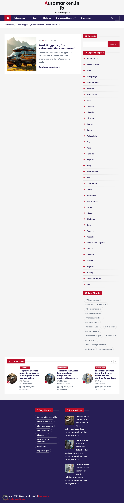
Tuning (90, 272)
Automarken (19, 18)
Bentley (90, 88)
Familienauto (93, 322)
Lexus (89, 189)
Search (92, 36)
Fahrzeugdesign (94, 313)
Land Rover (92, 183)
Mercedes (91, 195)
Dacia (89, 130)
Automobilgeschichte (96, 304)
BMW (89, 100)
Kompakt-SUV (93, 331)
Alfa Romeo (92, 59)
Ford (41, 40)
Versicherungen (94, 278)
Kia (88, 177)
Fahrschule (92, 136)
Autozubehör (93, 82)
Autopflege (92, 76)
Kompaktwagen (94, 336)
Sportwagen (106, 349)
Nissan (90, 213)
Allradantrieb (93, 300)
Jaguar (90, 160)
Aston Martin (93, 65)
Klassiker (111, 327)
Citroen (90, 118)
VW (88, 284)
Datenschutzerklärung (14, 499)
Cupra (90, 124)
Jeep (89, 165)
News (35, 18)
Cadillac (90, 106)
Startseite (9, 25)
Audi (89, 70)
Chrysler (91, 112)
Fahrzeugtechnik (94, 318)
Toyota (90, 266)
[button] (112, 361)
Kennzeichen (92, 171)
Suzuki (90, 260)
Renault (90, 255)
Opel (89, 225)
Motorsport (92, 201)
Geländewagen (94, 327)
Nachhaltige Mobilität (96, 345)
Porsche (90, 237)
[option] (24, 378)
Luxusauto (91, 340)
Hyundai (90, 154)
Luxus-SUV (111, 336)
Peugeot (91, 231)
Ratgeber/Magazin (65, 18)
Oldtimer (47, 18)
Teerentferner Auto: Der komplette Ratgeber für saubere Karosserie (67, 374)
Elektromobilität (94, 309)
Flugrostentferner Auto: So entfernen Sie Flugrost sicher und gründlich (29, 374)
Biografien (86, 18)
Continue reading (48, 67)
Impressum (43, 496)
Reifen (90, 249)
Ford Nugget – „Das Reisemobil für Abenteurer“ (38, 25)
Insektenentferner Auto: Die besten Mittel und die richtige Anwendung (105, 374)
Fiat (88, 142)
